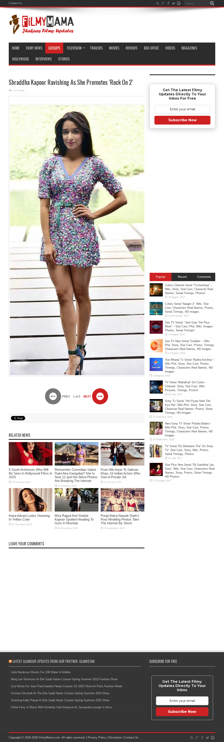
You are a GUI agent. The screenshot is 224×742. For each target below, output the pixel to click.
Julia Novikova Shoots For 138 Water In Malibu (41, 672)
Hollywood (20, 59)
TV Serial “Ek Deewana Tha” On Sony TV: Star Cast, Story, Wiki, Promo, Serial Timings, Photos (189, 450)
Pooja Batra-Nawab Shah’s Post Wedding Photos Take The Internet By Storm (120, 519)
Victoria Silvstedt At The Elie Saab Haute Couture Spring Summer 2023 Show (60, 693)
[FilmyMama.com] (41, 31)
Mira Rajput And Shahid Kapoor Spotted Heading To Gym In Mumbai (74, 519)
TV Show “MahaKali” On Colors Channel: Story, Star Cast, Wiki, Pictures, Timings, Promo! (185, 386)
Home (15, 48)
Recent (182, 276)
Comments (204, 276)
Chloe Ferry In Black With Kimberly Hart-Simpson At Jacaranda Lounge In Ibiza (61, 707)
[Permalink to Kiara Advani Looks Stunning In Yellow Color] (30, 510)
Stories (64, 59)
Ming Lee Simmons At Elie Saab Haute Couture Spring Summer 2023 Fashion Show (64, 679)
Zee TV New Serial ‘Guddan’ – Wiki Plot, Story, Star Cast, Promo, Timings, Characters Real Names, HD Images (190, 345)
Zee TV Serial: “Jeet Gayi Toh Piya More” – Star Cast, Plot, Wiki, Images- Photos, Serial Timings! (189, 326)
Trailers (96, 48)
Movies (114, 48)
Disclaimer (115, 737)
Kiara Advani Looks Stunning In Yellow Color (29, 517)
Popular (160, 276)
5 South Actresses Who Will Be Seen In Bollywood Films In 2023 (30, 473)
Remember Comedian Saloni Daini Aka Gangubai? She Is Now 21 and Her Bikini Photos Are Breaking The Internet (76, 475)
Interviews (43, 59)
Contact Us (15, 3)
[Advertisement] (182, 202)
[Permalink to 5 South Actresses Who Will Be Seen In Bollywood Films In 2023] (30, 464)
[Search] (212, 3)
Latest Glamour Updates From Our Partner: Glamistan (53, 661)
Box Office (151, 48)
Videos (170, 48)
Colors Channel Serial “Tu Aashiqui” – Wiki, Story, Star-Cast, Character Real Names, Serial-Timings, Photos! (189, 289)
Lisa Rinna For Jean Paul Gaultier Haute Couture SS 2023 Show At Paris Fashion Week (66, 686)
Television (74, 48)
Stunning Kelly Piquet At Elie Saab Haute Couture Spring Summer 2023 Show (60, 700)
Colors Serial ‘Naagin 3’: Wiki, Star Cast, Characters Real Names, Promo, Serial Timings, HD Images (189, 307)
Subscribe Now (182, 120)
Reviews (131, 48)
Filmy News (34, 48)
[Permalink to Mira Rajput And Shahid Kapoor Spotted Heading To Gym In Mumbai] (76, 510)
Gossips (54, 48)
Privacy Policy (97, 737)
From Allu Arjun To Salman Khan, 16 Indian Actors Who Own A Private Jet (120, 473)
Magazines (189, 48)
